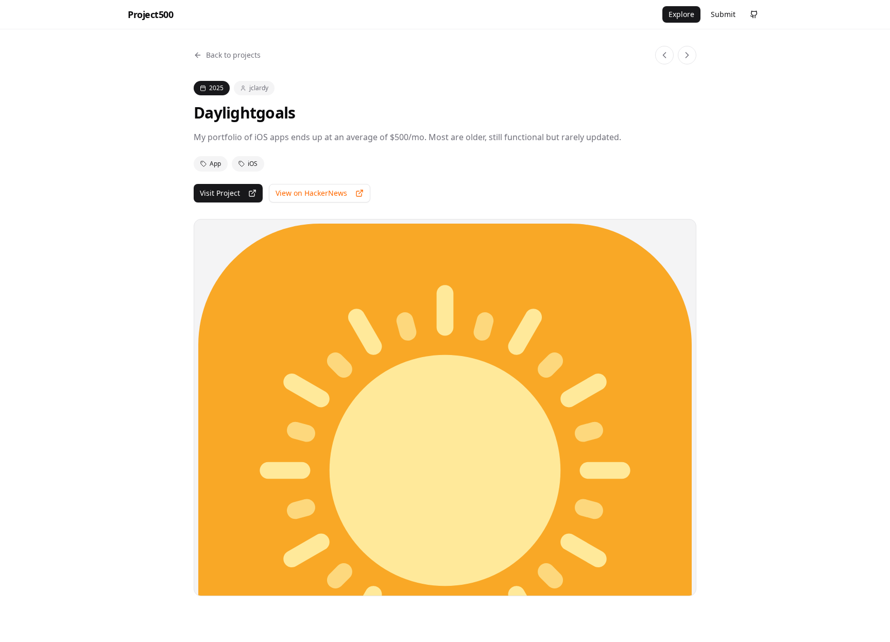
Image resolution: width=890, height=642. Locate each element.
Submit (723, 14)
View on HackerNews (311, 193)
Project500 (151, 14)
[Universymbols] (664, 55)
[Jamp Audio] (687, 55)
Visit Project (220, 193)
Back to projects (233, 55)
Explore (681, 14)
